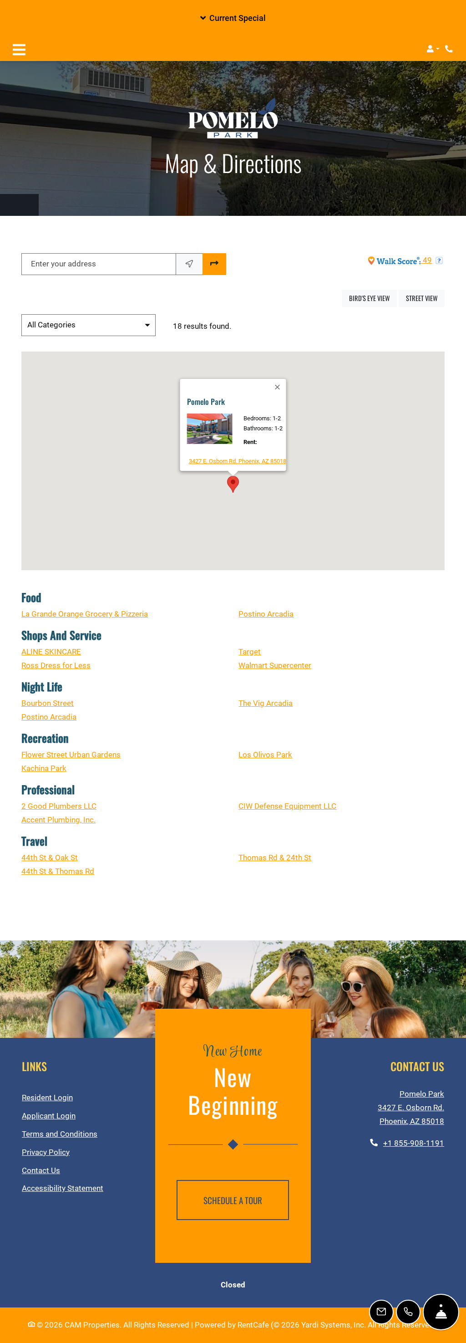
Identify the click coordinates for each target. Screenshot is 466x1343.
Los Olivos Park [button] (265, 755)
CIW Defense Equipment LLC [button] (287, 806)
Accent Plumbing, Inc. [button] (58, 820)
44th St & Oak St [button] (49, 857)
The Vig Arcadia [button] (265, 703)
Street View (425, 298)
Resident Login (47, 1097)
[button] (233, 18)
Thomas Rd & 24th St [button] (274, 857)
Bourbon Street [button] (47, 703)
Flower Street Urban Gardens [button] (71, 755)
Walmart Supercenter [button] (274, 665)
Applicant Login (49, 1115)
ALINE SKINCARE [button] (51, 652)
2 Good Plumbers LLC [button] (58, 806)
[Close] (278, 387)
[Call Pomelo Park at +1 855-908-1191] (449, 48)
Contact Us (41, 1170)
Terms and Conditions (59, 1134)
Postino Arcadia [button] (266, 614)
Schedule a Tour (232, 1200)
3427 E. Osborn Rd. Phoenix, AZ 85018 (237, 461)
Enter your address (63, 264)
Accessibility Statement (62, 1188)
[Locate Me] (189, 264)
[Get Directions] (214, 264)
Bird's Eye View (373, 298)
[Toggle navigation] (19, 48)
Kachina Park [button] (43, 768)
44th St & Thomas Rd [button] (57, 871)
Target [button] (249, 652)
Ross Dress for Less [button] (56, 665)
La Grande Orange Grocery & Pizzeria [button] (84, 614)
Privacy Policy (46, 1152)
